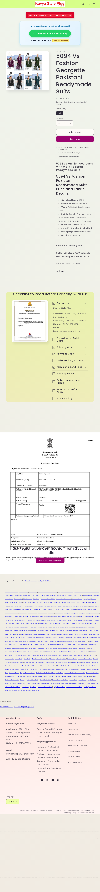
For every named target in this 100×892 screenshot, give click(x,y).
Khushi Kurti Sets (90, 644)
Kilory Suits (60, 644)
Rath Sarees (59, 613)
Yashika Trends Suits (42, 595)
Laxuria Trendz (54, 641)
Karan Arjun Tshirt (51, 651)
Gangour (44, 665)
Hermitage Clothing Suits (58, 658)
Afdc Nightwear (30, 581)
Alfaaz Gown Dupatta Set (90, 683)
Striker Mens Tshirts (29, 602)
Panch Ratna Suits (46, 623)
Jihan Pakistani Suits (80, 655)
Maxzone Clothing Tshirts (29, 634)
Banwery (22, 679)
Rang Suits (8, 616)
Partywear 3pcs (75, 762)
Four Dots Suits (91, 665)
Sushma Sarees (77, 599)
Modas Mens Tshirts (11, 630)
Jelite (90, 655)
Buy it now (75, 139)
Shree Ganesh (86, 602)
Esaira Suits (33, 669)
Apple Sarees (92, 679)
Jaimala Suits (9, 658)
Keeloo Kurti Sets (43, 648)
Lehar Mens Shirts (42, 641)
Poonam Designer (78, 620)
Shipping (71, 102)
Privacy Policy (74, 757)
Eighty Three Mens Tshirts (47, 669)
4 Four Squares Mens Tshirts (30, 690)
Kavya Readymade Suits (81, 648)
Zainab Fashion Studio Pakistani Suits (87, 592)
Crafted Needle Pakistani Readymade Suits (49, 673)
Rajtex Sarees (34, 616)
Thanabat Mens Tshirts (48, 599)
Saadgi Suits (46, 609)
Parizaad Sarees (14, 623)
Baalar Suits (73, 679)
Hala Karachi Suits (17, 662)
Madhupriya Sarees (51, 637)
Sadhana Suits (26, 609)
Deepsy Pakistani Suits (27, 673)
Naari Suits (55, 627)
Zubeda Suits (23, 592)
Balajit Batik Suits (45, 679)
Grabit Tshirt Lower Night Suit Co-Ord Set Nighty (24, 665)
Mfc (35, 630)
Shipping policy (70, 813)
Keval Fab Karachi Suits (20, 648)
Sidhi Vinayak (48, 602)
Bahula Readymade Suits (60, 679)
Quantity (59, 118)
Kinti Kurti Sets (28, 644)
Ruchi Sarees (60, 609)
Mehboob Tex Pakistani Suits (59, 630)
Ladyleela (78, 641)
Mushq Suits (64, 627)
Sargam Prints (67, 606)
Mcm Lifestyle (73, 630)
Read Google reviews (50, 560)
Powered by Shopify (46, 810)
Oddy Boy (88, 623)
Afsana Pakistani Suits (45, 687)
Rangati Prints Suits (92, 613)
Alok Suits (64, 683)
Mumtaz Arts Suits (81, 627)
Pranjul (69, 620)
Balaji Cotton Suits (32, 679)
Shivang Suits (13, 606)
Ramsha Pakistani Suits (21, 616)
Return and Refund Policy (79, 735)
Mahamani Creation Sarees (35, 637)
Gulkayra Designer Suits (63, 662)
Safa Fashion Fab (15, 609)
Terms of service (87, 810)
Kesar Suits (32, 648)
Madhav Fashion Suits (66, 637)
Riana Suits (23, 613)
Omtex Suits (80, 623)
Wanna (70, 595)
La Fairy (19, 644)
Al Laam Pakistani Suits (12, 687)
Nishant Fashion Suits (21, 627)
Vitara (75, 595)
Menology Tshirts (43, 630)
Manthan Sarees (68, 634)
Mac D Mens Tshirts (80, 637)
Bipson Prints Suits (84, 676)
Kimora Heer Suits (39, 644)
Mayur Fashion (83, 630)
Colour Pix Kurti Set (92, 673)
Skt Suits (39, 602)
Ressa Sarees (42, 613)
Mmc (31, 630)
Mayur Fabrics (94, 630)
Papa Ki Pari (25, 623)
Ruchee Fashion (71, 609)
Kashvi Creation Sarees (24, 651)
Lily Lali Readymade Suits (17, 641)
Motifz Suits (91, 627)
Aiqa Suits (33, 687)
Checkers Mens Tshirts (24, 676)
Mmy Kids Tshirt (24, 630)
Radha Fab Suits (19, 620)
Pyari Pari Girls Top (32, 620)
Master (53, 634)
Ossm (73, 623)
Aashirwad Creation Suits (74, 687)
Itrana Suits (18, 658)
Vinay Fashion (87, 595)
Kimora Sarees (51, 644)
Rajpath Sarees (45, 616)
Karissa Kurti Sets (39, 651)
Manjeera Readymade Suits (83, 634)
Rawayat (51, 613)
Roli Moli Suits (81, 609)
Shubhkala (57, 602)
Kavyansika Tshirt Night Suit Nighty (61, 648)
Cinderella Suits (10, 676)
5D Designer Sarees (90, 687)
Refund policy (61, 810)
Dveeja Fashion (74, 669)
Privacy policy (73, 810)
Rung (52, 609)
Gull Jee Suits (50, 662)
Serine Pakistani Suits (26, 606)
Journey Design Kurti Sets (52, 655)
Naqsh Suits (33, 627)
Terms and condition (77, 746)
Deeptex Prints (14, 673)
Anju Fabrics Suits (59, 687)
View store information (69, 156)
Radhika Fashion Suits (86, 616)
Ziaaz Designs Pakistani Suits (47, 592)
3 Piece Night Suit (6, 707)
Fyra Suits (81, 665)
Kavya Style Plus (32, 810)
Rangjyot (82, 613)
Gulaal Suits (76, 662)
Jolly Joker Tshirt (67, 655)
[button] (5, 4)
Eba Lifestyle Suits (62, 669)
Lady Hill (85, 641)
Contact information (86, 813)
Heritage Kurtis (72, 658)
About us (72, 723)
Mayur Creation (10, 634)
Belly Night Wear (44, 581)
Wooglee (52, 595)
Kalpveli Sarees (73, 651)
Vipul (80, 595)
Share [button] (61, 271)
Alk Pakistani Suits (75, 683)
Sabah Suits (36, 609)
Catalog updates (75, 740)
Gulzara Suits (40, 662)
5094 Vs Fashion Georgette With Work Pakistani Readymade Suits (74, 167)
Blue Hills (57, 676)
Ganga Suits (52, 665)
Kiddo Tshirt (80, 644)
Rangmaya (74, 613)
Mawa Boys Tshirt (43, 634)
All (60, 113)
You (33, 595)
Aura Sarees (82, 679)
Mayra (18, 634)
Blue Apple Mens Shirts (69, 676)
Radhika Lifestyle (72, 616)
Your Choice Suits (24, 595)
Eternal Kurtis (24, 669)
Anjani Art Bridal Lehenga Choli (15, 683)
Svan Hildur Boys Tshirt (63, 599)
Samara (86, 606)
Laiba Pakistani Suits (67, 641)
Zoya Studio (33, 592)
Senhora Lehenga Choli (42, 606)
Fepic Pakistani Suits (12, 669)
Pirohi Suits (88, 620)
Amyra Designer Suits (33, 683)
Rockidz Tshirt (91, 609)
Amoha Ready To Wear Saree (50, 683)
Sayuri (60, 606)
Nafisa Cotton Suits (45, 627)
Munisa (72, 627)
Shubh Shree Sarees (68, 602)
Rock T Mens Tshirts (11, 613)
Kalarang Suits (84, 651)
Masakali (59, 634)
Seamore (54, 606)
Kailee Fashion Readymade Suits (19, 655)
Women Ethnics (62, 595)
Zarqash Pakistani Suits (65, 592)
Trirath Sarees (27, 599)
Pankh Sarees (34, 623)
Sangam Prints (78, 606)
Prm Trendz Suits (44, 620)
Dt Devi (83, 669)
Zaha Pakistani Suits (11, 595)
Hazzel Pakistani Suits (85, 658)
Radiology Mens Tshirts (58, 616)
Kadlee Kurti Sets (37, 655)
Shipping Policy (75, 751)
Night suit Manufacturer (12, 690)
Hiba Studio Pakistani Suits (40, 658)
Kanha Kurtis (63, 651)
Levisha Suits (31, 641)
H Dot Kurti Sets (29, 662)
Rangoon (67, 613)
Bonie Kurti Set (48, 676)
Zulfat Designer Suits (11, 592)
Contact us (73, 729)
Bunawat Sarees (37, 676)
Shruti (78, 602)
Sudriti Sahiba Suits (15, 602)
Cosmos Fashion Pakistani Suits (75, 673)
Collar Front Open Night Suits (24, 707)
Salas (92, 606)
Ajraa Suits (25, 687)
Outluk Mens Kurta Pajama (61, 623)
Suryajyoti (87, 599)
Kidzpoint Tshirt (70, 644)
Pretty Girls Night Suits (58, 620)
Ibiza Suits (27, 658)
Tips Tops (36, 599)
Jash (94, 655)
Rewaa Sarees (32, 613)
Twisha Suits (18, 599)
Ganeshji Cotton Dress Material (67, 665)
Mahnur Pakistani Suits (18, 637)
